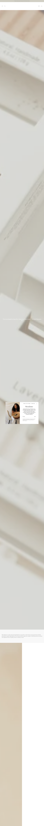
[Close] (36, 403)
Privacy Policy (28, 419)
